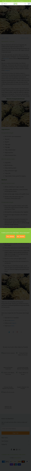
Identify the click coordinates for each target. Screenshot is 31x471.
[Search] (25, 3)
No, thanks (20, 236)
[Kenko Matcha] (15, 3)
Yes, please (10, 236)
